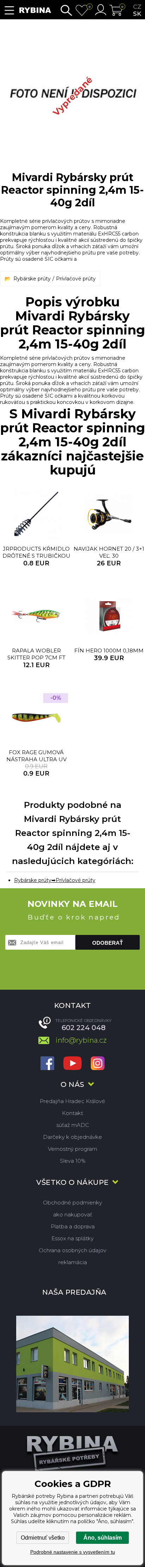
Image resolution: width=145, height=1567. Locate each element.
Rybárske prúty (32, 278)
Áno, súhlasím (102, 1538)
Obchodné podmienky (72, 1202)
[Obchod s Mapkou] (72, 1364)
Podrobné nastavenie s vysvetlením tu (72, 1552)
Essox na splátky (72, 1238)
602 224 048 (84, 1027)
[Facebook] (47, 1063)
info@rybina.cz (81, 1040)
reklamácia (72, 1262)
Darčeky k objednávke (72, 1137)
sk (137, 13)
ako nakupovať (72, 1214)
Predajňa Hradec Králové (72, 1101)
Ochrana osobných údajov (72, 1250)
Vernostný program (72, 1149)
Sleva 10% (73, 1160)
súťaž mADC (72, 1125)
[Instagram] (98, 1063)
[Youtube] (72, 1063)
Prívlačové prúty (76, 278)
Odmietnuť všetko (43, 1538)
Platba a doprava (73, 1226)
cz (137, 6)
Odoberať (107, 943)
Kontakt (72, 1113)
